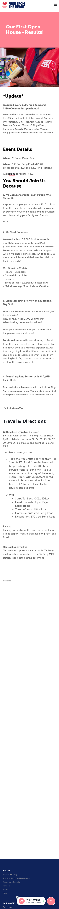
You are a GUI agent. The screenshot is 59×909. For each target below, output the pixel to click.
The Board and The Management (16, 878)
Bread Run (7, 907)
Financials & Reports (11, 882)
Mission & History (10, 875)
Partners (6, 886)
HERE (12, 173)
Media (5, 890)
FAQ (5, 893)
